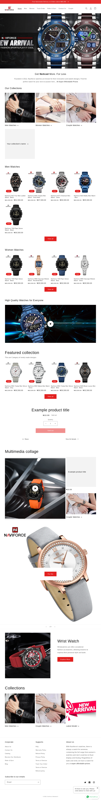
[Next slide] (55, 627)
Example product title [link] (77, 472)
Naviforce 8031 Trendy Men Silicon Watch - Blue (62, 386)
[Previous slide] (46, 627)
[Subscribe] (38, 782)
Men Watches (10, 125)
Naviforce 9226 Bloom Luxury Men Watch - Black (84, 386)
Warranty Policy (41, 750)
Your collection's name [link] (16, 144)
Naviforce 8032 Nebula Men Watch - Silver (39, 386)
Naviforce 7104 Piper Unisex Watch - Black (14, 229)
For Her (50, 574)
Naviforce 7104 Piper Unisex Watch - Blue (60, 279)
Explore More (65, 659)
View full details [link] (71, 439)
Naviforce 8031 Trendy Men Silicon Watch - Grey (16, 386)
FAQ (37, 746)
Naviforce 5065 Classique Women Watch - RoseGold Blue (38, 279)
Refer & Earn (9, 760)
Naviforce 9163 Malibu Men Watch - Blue (84, 196)
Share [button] (27, 439)
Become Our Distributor (13, 757)
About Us (8, 746)
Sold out (51, 430)
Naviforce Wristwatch (52, 796)
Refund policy (40, 771)
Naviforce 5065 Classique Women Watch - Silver (84, 279)
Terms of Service (41, 760)
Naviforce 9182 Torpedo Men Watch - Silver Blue (37, 196)
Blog (6, 764)
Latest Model (71, 726)
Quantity (50, 419)
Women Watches (43, 125)
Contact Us (8, 750)
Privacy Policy (40, 757)
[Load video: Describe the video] (35, 488)
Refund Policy (40, 753)
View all (50, 239)
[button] (86, 8)
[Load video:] (50, 324)
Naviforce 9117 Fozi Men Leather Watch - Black (15, 196)
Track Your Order (41, 764)
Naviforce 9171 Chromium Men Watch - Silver (60, 196)
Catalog (7, 753)
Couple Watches (73, 125)
